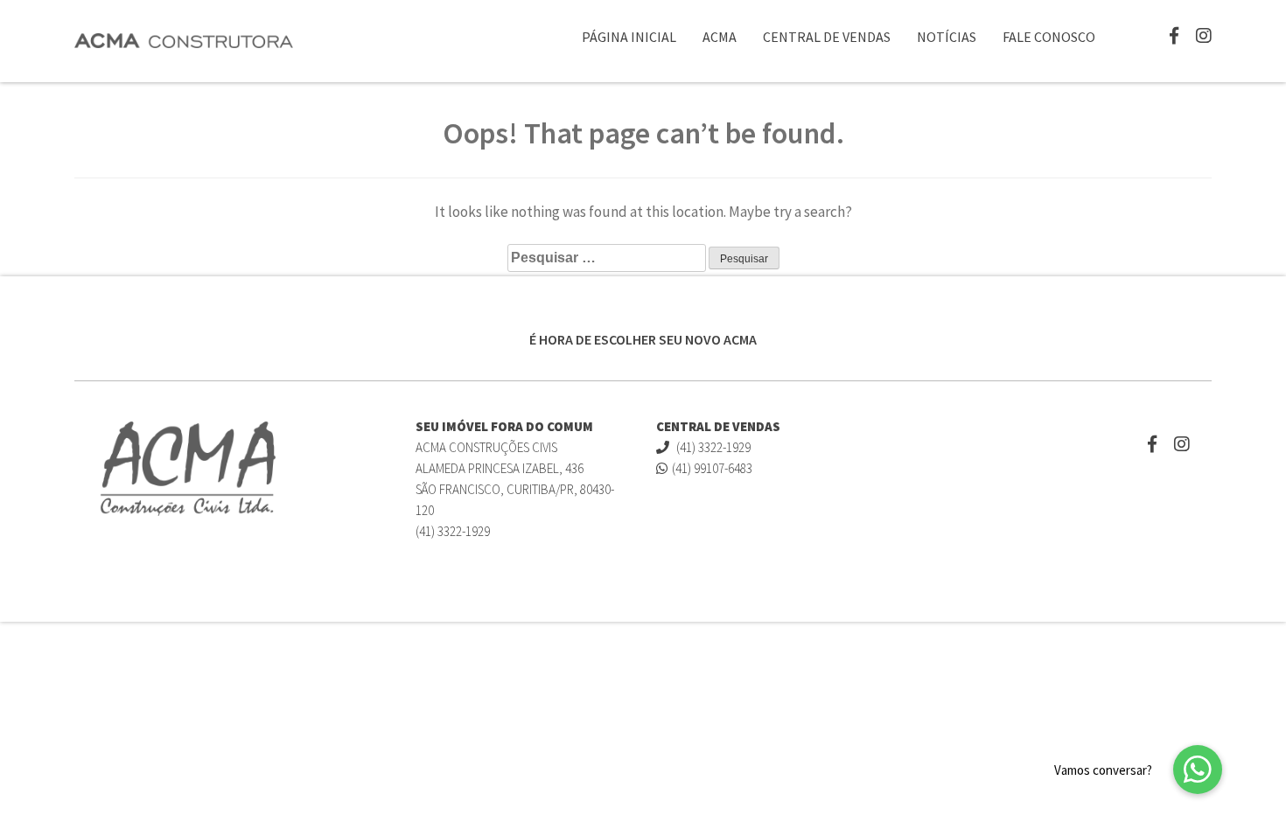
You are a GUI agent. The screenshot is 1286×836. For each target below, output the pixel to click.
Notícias (946, 36)
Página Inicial (629, 36)
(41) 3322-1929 (712, 447)
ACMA (719, 36)
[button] (1197, 769)
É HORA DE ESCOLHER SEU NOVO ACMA (643, 339)
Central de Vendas (827, 36)
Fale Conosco (1049, 36)
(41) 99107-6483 (712, 468)
